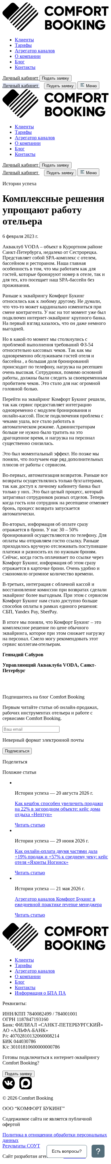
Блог (20, 61)
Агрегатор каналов (35, 50)
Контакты (25, 67)
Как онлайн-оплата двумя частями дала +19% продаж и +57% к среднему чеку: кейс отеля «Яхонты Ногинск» (61, 857)
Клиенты (24, 39)
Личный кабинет (20, 78)
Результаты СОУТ (21, 1145)
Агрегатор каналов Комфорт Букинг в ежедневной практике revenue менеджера (58, 901)
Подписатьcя (17, 751)
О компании (28, 56)
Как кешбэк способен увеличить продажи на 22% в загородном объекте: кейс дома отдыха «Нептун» (59, 809)
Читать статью (30, 824)
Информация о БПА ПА (40, 993)
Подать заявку (55, 78)
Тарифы (23, 45)
